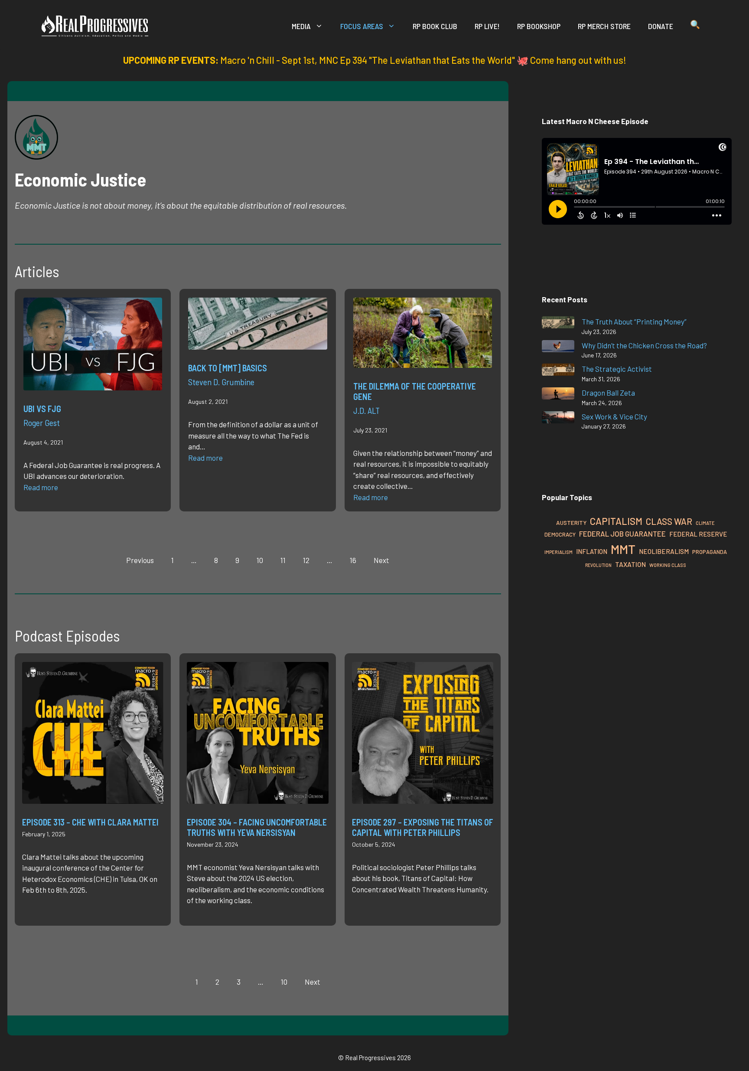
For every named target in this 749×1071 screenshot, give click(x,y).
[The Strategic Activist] (558, 371)
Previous (140, 560)
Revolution (598, 565)
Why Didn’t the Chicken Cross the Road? (644, 345)
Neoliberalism (664, 551)
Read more (40, 487)
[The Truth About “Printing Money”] (558, 323)
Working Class (667, 565)
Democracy (560, 534)
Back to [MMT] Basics (227, 368)
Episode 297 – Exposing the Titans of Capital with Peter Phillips (422, 827)
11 (283, 560)
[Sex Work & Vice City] (558, 418)
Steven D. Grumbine (221, 382)
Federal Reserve (698, 534)
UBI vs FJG (42, 408)
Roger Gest (41, 422)
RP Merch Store (604, 26)
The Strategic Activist (617, 368)
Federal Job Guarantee (622, 533)
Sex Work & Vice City (614, 416)
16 (353, 560)
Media (301, 26)
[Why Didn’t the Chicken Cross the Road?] (558, 347)
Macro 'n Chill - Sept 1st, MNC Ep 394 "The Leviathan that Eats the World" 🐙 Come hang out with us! (423, 60)
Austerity (571, 522)
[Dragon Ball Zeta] (558, 395)
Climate (705, 523)
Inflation (591, 551)
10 (284, 981)
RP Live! (487, 26)
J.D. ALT (366, 410)
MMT (623, 549)
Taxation (630, 564)
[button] (695, 26)
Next (381, 560)
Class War (669, 521)
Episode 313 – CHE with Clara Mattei (90, 822)
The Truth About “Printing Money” (634, 321)
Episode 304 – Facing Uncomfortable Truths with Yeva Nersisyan (257, 827)
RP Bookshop (538, 26)
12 (306, 560)
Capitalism (616, 521)
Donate (660, 26)
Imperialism (558, 552)
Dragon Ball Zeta (608, 392)
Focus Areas (361, 26)
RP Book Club (435, 26)
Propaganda (709, 551)
